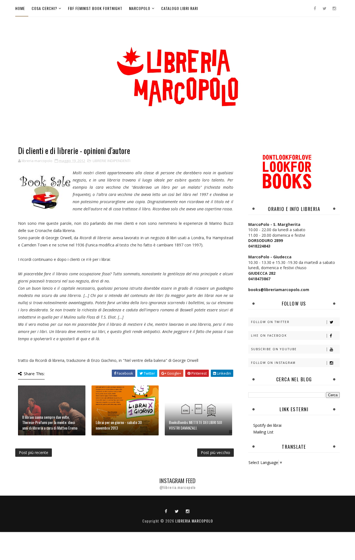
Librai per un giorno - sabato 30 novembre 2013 (119, 425)
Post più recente (33, 452)
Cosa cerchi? (44, 8)
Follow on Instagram (273, 363)
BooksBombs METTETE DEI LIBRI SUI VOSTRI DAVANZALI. (195, 425)
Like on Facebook (269, 335)
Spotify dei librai (267, 425)
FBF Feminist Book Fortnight (95, 8)
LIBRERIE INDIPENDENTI (111, 160)
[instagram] (334, 8)
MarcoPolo (139, 8)
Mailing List (263, 432)
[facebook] (315, 8)
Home (20, 8)
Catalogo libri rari (179, 8)
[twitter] (324, 8)
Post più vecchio (215, 452)
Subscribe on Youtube (274, 349)
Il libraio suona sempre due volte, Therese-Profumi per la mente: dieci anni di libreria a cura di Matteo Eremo (49, 422)
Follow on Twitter (270, 322)
